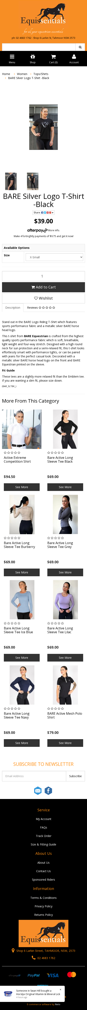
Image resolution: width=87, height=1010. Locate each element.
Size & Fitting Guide (43, 844)
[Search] (80, 47)
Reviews (33, 307)
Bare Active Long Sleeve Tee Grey (60, 545)
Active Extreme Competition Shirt (17, 459)
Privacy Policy (43, 906)
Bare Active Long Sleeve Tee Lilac (60, 630)
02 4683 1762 (46, 958)
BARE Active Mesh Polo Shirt (64, 715)
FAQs (43, 827)
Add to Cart (45, 287)
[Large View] (11, 181)
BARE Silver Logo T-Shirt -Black (28, 78)
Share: (37, 212)
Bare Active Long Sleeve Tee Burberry (19, 545)
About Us (43, 862)
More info (53, 230)
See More (21, 487)
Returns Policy (43, 915)
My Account (43, 819)
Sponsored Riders (43, 879)
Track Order (43, 836)
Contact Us (43, 871)
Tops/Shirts (40, 74)
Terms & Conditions (43, 898)
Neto (57, 1004)
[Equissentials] (43, 14)
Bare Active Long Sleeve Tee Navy (17, 715)
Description (12, 307)
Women (22, 74)
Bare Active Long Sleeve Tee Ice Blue (18, 630)
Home (6, 74)
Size (7, 255)
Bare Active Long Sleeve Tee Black (60, 459)
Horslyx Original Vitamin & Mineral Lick (38, 994)
